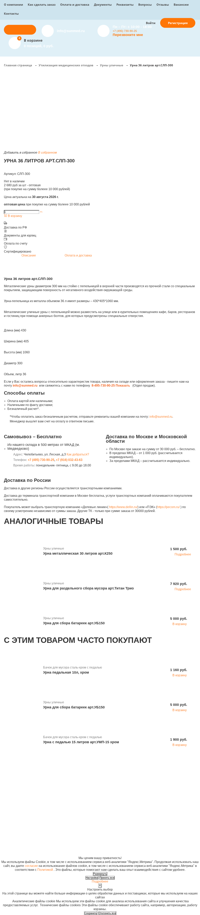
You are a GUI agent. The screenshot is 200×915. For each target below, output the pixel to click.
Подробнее (183, 554)
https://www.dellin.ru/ (123, 507)
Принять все (107, 877)
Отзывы (162, 4)
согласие (31, 865)
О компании (13, 4)
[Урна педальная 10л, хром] (22, 670)
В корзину (14, 216)
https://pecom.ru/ (168, 507)
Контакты (11, 13)
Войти (150, 23)
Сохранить (90, 913)
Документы (103, 4)
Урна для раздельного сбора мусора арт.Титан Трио (88, 588)
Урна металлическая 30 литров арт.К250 (77, 553)
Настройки (92, 877)
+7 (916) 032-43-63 (69, 460)
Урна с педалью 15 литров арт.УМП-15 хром (81, 742)
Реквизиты (125, 4)
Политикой (45, 869)
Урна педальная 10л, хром (66, 672)
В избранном (47, 152)
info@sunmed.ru (160, 416)
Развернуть (100, 873)
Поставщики (78, 799)
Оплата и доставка (74, 4)
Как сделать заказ (41, 4)
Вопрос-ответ (78, 807)
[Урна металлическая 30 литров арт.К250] (22, 551)
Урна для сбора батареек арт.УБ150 (74, 623)
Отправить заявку (20, 29)
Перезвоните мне (128, 35)
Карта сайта (146, 850)
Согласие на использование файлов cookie (35, 854)
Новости (108, 803)
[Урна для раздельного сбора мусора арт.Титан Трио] (22, 586)
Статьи (107, 807)
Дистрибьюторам (81, 795)
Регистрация (178, 23)
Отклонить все (107, 913)
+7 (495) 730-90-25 (125, 30)
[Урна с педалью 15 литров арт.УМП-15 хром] (22, 740)
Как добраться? (78, 454)
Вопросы (145, 4)
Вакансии (181, 4)
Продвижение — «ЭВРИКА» (158, 842)
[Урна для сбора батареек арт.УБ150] (22, 621)
